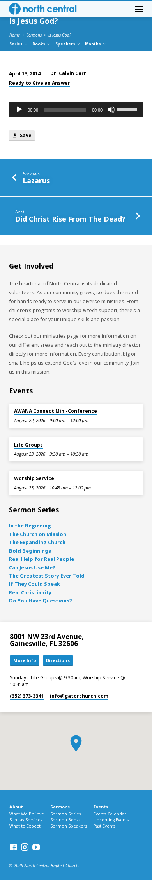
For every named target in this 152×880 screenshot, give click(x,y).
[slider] (128, 109)
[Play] (19, 109)
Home (14, 35)
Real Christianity (30, 592)
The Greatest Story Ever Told (47, 575)
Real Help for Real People (41, 558)
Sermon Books (65, 819)
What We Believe (26, 814)
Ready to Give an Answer (39, 83)
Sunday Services (25, 819)
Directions (58, 660)
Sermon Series (65, 814)
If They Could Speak (34, 583)
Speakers (65, 44)
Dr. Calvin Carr (68, 73)
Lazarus (36, 180)
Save (25, 135)
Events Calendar (110, 814)
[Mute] (111, 109)
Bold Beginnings (30, 550)
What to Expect (25, 826)
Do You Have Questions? (40, 600)
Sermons (34, 35)
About (16, 807)
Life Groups (28, 445)
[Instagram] (24, 847)
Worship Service (34, 478)
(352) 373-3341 (27, 696)
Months (93, 44)
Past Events (104, 826)
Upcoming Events (111, 819)
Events (101, 807)
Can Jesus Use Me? (32, 567)
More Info (24, 660)
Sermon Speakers (68, 826)
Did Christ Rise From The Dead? (70, 218)
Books (39, 44)
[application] (76, 109)
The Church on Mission (37, 534)
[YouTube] (36, 847)
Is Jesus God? (59, 35)
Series (16, 44)
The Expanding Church (37, 542)
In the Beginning (30, 525)
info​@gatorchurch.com (79, 696)
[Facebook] (13, 847)
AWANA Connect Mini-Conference (55, 411)
